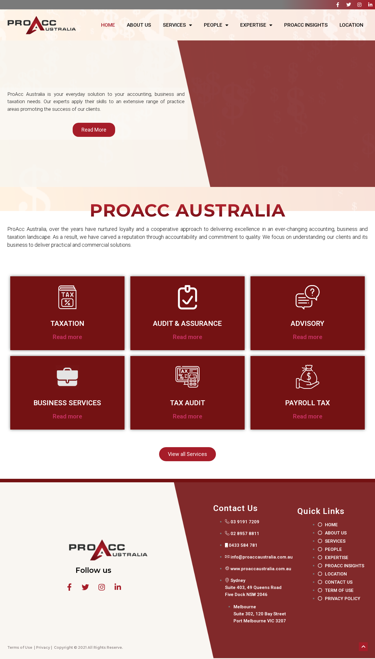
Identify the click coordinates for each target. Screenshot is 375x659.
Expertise (253, 25)
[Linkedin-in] (370, 4)
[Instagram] (359, 4)
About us (139, 25)
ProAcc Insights (306, 25)
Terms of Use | (21, 647)
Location (351, 25)
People (213, 25)
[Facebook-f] (337, 4)
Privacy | (44, 647)
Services (174, 25)
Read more (67, 336)
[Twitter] (348, 4)
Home (108, 25)
